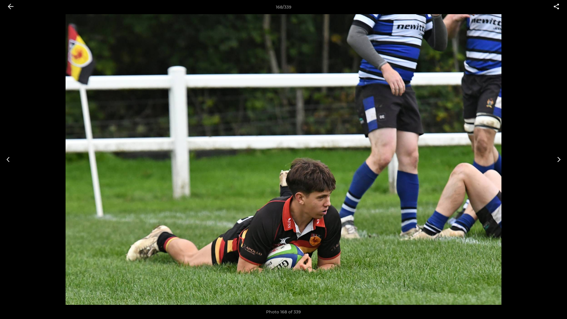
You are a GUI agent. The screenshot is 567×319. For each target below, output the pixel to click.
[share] (556, 7)
